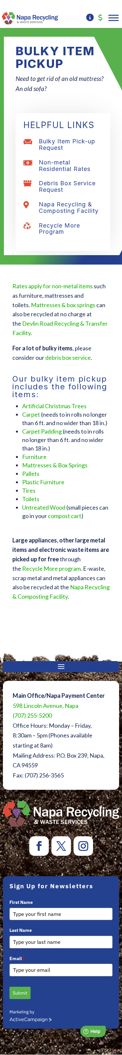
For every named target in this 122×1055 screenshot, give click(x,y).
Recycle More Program (59, 228)
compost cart (64, 515)
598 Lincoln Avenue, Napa (45, 705)
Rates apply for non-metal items (52, 286)
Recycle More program (51, 568)
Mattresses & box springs (63, 304)
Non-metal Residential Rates (64, 165)
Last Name (20, 930)
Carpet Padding (42, 431)
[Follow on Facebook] (39, 846)
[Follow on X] (61, 846)
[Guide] (90, 18)
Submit (20, 993)
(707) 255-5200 (32, 715)
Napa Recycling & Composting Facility (69, 207)
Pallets (30, 473)
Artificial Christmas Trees (54, 406)
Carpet (31, 414)
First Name (21, 902)
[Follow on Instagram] (83, 846)
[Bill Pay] (100, 18)
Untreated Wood (43, 507)
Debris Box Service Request (67, 186)
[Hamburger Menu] (113, 18)
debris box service (68, 357)
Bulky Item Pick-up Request (67, 144)
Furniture (34, 456)
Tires (28, 490)
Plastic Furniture (43, 482)
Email (16, 958)
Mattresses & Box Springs (55, 465)
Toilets (30, 498)
